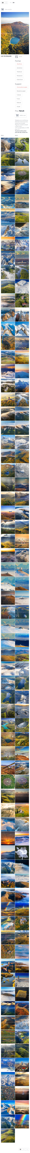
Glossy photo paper (22, 87)
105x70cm (20, 79)
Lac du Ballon (6, 56)
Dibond (19, 102)
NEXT (16, 135)
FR (10, 2)
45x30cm (19, 64)
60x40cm (19, 68)
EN (13, 2)
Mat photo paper (21, 91)
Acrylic (18, 106)
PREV (2, 135)
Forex (18, 98)
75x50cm (19, 71)
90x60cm (19, 75)
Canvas (19, 94)
